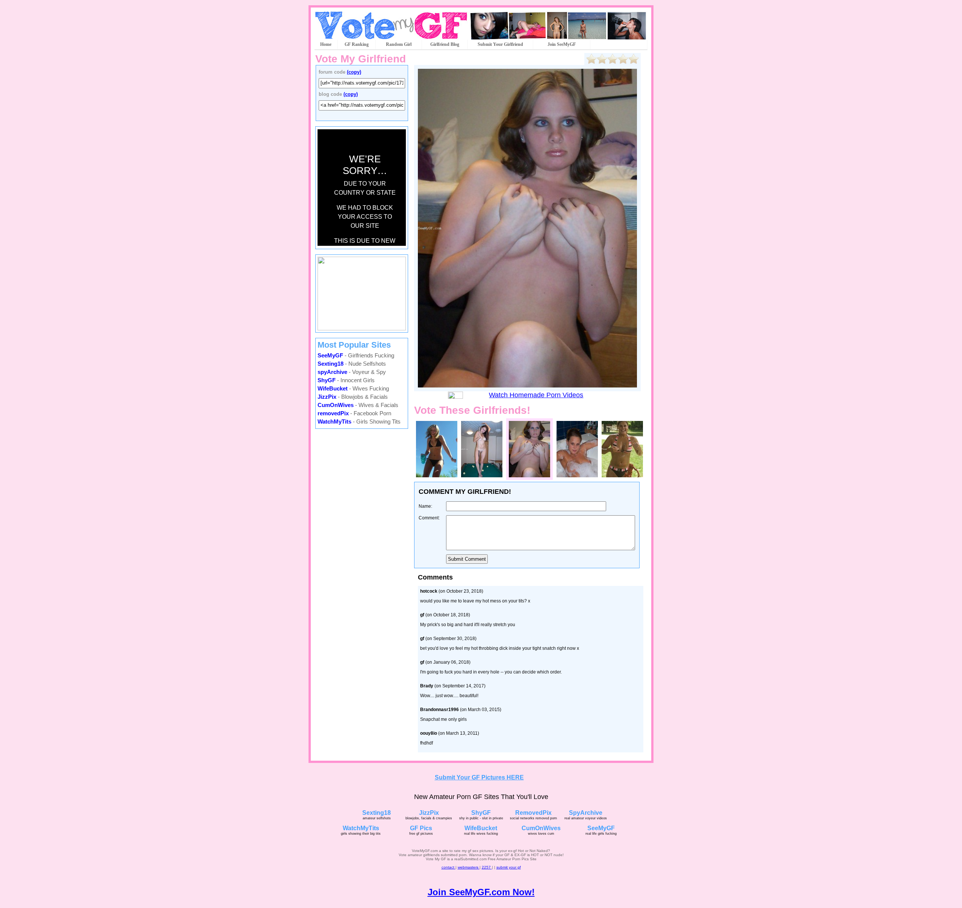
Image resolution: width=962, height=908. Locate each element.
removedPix (333, 413)
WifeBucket (333, 388)
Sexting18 (330, 363)
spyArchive (332, 372)
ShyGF (327, 380)
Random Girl (398, 44)
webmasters (468, 867)
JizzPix (327, 396)
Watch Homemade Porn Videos (536, 395)
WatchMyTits (334, 421)
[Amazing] (633, 59)
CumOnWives (336, 405)
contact (448, 867)
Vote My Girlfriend (360, 59)
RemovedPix (533, 813)
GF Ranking (357, 44)
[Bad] (602, 59)
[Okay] (612, 59)
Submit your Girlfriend (500, 44)
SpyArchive (585, 813)
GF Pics (421, 828)
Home (325, 44)
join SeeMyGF (562, 44)
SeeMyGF (330, 355)
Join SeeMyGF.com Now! (481, 892)
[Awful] (591, 59)
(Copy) (354, 72)
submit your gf (508, 867)
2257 (487, 867)
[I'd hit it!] (623, 59)
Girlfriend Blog (444, 44)
